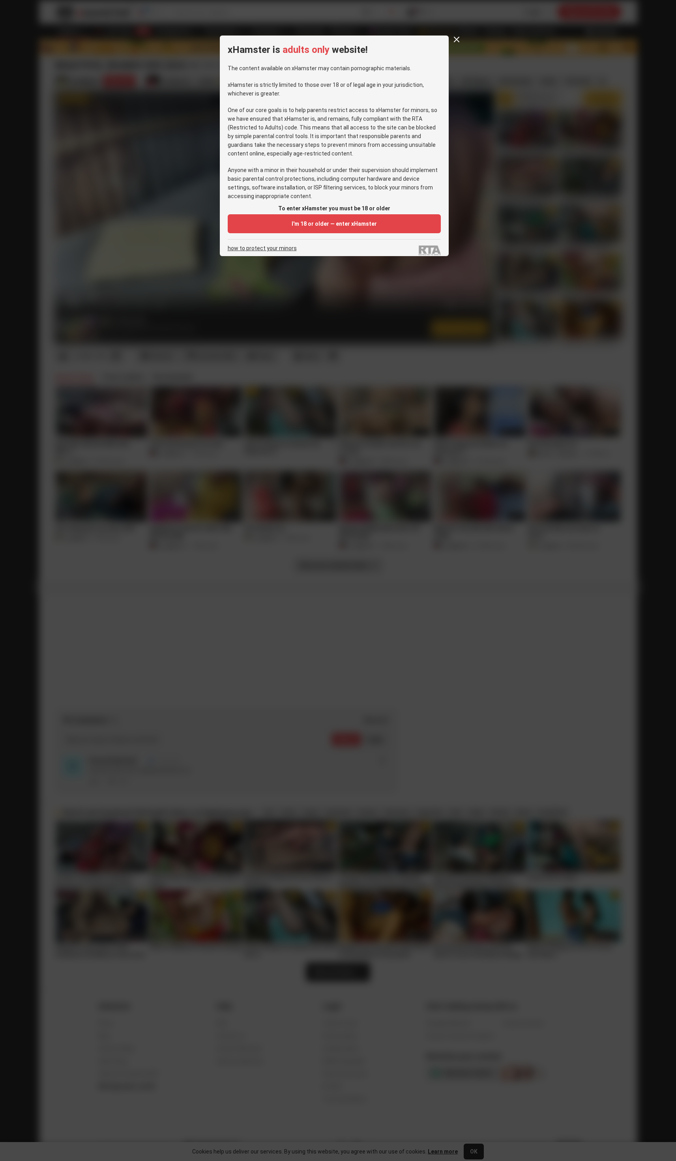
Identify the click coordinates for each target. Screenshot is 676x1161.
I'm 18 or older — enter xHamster (334, 224)
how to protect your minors (262, 248)
